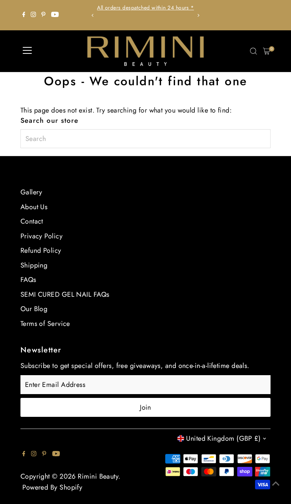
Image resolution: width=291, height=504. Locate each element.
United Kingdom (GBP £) (223, 438)
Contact (31, 221)
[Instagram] (33, 15)
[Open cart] (267, 51)
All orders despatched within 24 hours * (145, 7)
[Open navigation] (27, 51)
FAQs (28, 280)
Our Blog (34, 309)
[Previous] (93, 15)
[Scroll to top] (275, 483)
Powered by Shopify (52, 487)
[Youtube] (55, 15)
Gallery (31, 192)
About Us (34, 207)
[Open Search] (253, 51)
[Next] (198, 15)
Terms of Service (45, 324)
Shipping (34, 265)
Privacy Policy (41, 236)
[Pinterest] (43, 15)
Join (145, 407)
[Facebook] (23, 15)
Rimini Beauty (98, 476)
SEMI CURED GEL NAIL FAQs (65, 294)
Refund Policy (40, 250)
